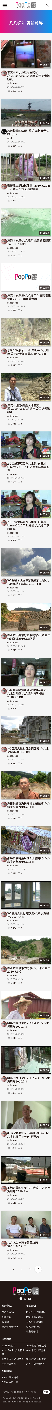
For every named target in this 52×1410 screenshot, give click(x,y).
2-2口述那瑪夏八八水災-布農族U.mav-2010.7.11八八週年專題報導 (28, 466)
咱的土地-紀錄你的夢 (13, 1359)
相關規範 (6, 1317)
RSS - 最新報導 (10, 1377)
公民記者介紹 (33, 1326)
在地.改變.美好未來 (36, 1359)
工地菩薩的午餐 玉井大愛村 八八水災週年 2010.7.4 (28, 1189)
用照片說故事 (9, 1364)
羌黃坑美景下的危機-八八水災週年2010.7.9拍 (28, 969)
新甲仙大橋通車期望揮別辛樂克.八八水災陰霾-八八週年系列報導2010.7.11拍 (28, 693)
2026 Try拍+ (8, 1345)
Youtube (30, 1298)
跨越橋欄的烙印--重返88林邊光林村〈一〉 (28, 132)
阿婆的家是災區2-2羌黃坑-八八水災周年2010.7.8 (28, 1024)
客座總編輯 (32, 1331)
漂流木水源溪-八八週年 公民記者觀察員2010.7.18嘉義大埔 (29, 297)
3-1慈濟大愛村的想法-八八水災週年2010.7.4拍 (28, 915)
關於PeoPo (8, 1312)
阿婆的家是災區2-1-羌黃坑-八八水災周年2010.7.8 (28, 1079)
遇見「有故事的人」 (36, 1364)
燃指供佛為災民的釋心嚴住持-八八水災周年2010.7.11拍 (28, 805)
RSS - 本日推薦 (10, 1382)
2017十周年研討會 (35, 1350)
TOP (46, 1392)
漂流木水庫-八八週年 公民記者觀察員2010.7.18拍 (29, 242)
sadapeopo (12, 83)
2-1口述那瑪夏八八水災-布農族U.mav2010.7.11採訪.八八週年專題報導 (28, 525)
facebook (21, 1298)
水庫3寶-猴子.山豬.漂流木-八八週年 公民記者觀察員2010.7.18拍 (28, 352)
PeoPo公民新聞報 (35, 1312)
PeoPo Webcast (34, 1317)
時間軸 (5, 1321)
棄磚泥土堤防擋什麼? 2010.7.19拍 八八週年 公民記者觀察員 (28, 187)
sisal (9, 138)
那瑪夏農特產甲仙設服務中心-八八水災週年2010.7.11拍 (28, 860)
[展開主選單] (5, 5)
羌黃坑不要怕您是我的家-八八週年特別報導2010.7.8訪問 (28, 636)
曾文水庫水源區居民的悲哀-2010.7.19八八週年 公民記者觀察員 (28, 75)
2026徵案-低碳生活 (36, 1345)
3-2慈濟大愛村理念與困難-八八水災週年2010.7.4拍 (28, 750)
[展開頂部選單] (47, 5)
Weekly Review (10, 1326)
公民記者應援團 (34, 1321)
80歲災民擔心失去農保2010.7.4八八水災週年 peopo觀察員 (28, 1134)
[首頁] (26, 5)
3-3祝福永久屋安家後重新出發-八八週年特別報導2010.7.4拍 (28, 582)
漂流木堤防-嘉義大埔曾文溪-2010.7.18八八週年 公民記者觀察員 (28, 408)
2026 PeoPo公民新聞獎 (13, 1352)
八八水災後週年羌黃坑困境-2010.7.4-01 (22, 1244)
